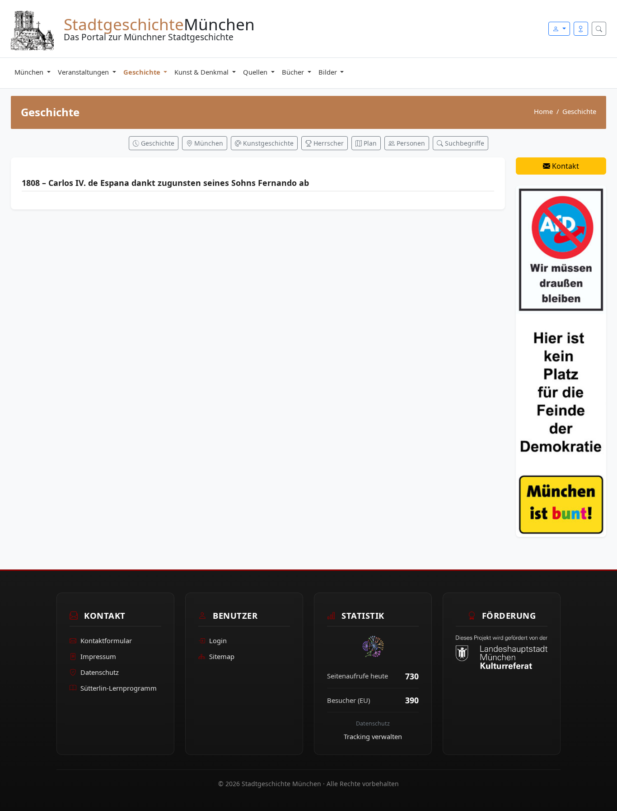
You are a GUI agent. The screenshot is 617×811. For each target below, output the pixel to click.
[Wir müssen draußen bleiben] (561, 360)
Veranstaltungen (84, 71)
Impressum (98, 656)
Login (218, 640)
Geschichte (142, 71)
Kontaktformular (106, 640)
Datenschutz (99, 672)
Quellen (256, 71)
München (29, 71)
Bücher (294, 71)
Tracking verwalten (373, 736)
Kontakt (564, 166)
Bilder (328, 71)
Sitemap (221, 656)
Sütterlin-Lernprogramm (118, 687)
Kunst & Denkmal (202, 71)
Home (543, 111)
